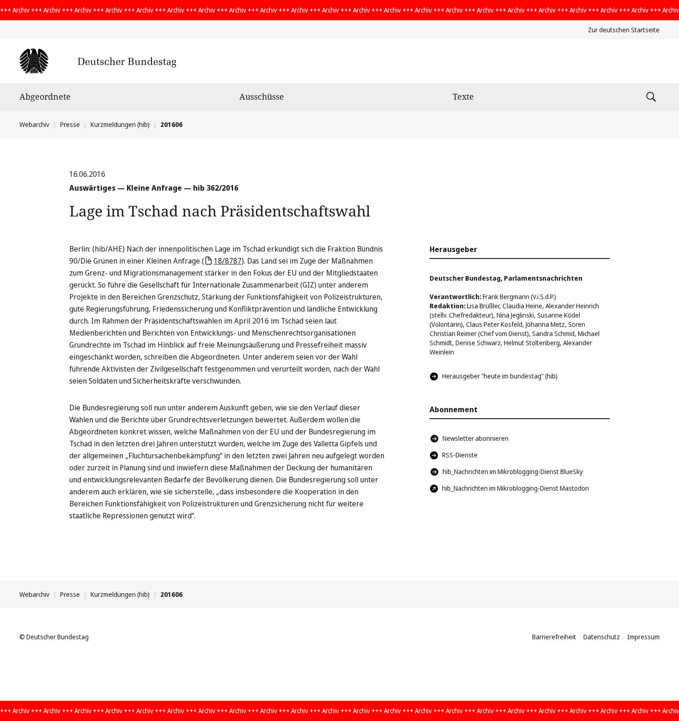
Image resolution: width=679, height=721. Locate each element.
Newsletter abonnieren (476, 438)
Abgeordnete (45, 96)
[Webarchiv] (97, 61)
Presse (70, 124)
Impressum (643, 636)
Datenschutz (601, 636)
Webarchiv (34, 124)
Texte (463, 96)
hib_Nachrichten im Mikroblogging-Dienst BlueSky (513, 471)
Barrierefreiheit (554, 636)
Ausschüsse (261, 96)
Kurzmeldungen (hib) (120, 124)
